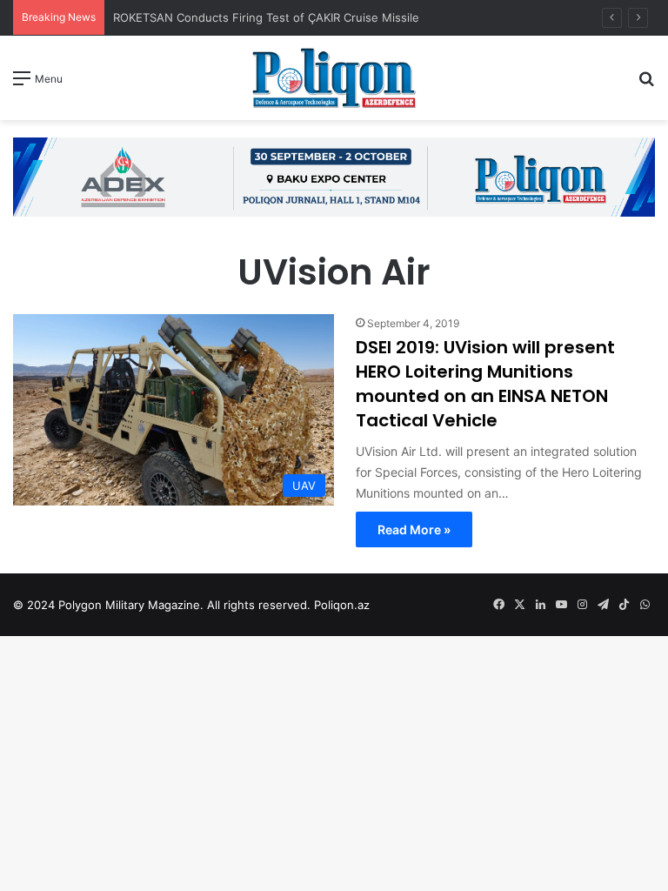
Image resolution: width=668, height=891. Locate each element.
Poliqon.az (342, 605)
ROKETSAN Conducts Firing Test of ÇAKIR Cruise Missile (268, 17)
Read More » (414, 529)
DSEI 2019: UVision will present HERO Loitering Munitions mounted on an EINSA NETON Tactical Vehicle (485, 383)
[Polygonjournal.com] (334, 78)
